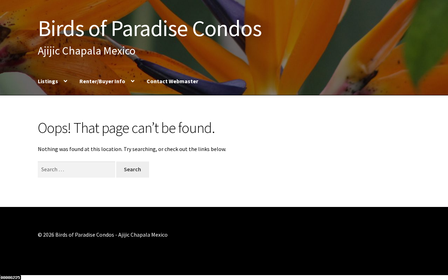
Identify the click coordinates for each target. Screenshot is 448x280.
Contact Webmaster (172, 81)
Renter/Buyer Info (102, 81)
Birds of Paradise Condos (149, 28)
